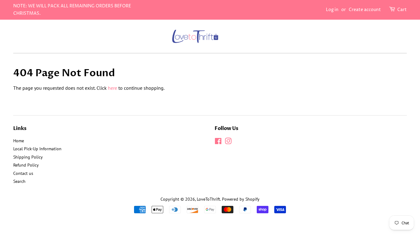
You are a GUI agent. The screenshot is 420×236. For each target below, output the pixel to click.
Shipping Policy (28, 157)
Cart (402, 10)
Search (19, 181)
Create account (365, 10)
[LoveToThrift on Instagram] (228, 142)
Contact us (23, 173)
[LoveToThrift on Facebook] (218, 142)
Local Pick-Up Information (37, 148)
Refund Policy (26, 165)
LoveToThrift (208, 199)
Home (18, 141)
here (112, 88)
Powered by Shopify (241, 199)
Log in (332, 10)
